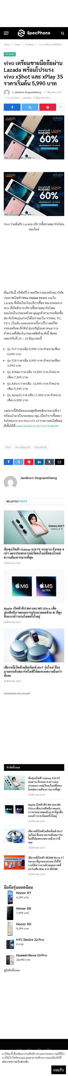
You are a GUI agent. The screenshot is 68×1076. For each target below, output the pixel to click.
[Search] (62, 33)
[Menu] (6, 33)
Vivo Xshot (41, 447)
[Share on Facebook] (12, 107)
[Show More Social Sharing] (60, 107)
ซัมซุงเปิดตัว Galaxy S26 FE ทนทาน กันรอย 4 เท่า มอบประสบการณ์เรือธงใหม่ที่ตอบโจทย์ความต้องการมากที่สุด (34, 553)
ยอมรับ (58, 1069)
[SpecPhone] (34, 33)
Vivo (8, 447)
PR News (9, 54)
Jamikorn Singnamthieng (28, 92)
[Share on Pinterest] (47, 107)
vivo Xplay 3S (22, 447)
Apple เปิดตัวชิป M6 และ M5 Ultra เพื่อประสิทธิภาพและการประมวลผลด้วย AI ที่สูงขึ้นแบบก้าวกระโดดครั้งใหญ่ (33, 612)
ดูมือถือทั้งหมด (12, 970)
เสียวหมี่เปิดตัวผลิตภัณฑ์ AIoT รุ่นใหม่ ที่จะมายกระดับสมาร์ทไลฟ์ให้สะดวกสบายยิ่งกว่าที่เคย (33, 671)
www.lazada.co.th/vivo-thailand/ (37, 426)
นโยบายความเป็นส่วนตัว (15, 1061)
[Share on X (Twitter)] (30, 107)
